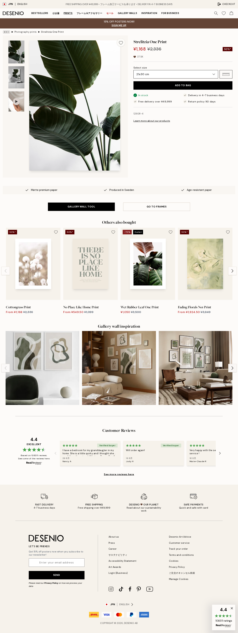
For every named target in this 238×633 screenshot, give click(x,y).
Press (112, 542)
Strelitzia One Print (52, 31)
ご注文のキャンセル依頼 (182, 572)
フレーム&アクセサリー (89, 13)
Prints (68, 13)
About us (114, 536)
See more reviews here (119, 474)
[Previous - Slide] (5, 271)
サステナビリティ (118, 554)
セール (110, 13)
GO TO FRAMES (157, 206)
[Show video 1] (16, 101)
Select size (140, 67)
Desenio (129, 623)
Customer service (179, 542)
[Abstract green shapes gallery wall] (42, 368)
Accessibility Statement (122, 560)
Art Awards (115, 567)
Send (56, 575)
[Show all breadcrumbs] (6, 32)
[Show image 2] (16, 77)
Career (113, 548)
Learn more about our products (151, 120)
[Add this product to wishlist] (121, 42)
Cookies (174, 560)
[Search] (216, 13)
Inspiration (149, 13)
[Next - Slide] (232, 271)
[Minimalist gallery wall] (119, 368)
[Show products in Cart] (231, 13)
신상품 (56, 13)
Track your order (178, 548)
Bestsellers (39, 13)
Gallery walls (127, 13)
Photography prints (25, 31)
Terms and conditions (181, 554)
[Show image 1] (16, 52)
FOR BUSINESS (170, 13)
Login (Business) (118, 572)
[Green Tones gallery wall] (195, 368)
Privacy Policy (51, 583)
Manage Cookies (179, 579)
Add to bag (183, 85)
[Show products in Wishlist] (224, 13)
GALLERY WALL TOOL (81, 206)
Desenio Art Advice (180, 536)
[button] (226, 74)
